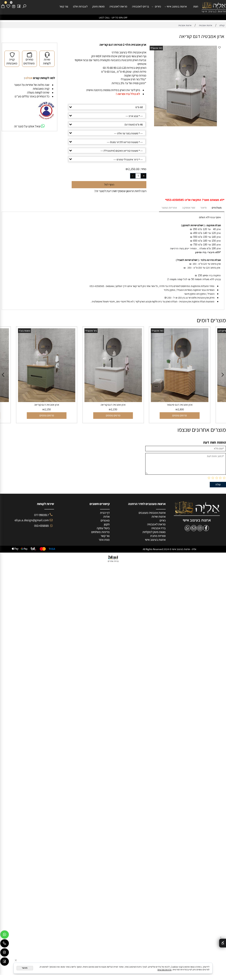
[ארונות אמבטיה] (213, 7)
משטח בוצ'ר (24, 330)
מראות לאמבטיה (118, 6)
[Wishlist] (8, 6)
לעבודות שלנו (80, 6)
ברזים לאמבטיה (140, 6)
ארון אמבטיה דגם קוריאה (46, 404)
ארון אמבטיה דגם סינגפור (180, 404)
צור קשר (63, 6)
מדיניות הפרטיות (164, 969)
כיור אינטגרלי (156, 48)
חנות (195, 6)
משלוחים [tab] (217, 208)
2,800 (180, 409)
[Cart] (3, 6)
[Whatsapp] (4, 935)
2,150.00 (133, 169)
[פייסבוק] (18, 6)
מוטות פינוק (98, 6)
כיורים (158, 6)
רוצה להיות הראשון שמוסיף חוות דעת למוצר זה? (120, 191)
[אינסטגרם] (13, 6)
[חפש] (24, 6)
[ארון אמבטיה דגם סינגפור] (179, 401)
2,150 (47, 409)
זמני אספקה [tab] (188, 208)
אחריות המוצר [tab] (169, 208)
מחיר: (142, 169)
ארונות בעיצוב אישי (177, 6)
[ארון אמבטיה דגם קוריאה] (47, 401)
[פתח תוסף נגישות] (222, 943)
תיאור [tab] (203, 208)
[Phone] (4, 944)
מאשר (25, 968)
